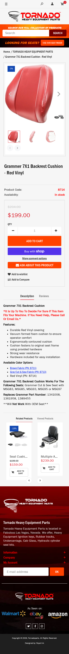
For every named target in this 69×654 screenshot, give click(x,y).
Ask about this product (36, 265)
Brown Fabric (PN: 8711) (23, 368)
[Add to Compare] (27, 428)
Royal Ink (40, 643)
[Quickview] (27, 442)
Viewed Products (45, 418)
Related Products (24, 418)
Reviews (44, 296)
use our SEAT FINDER (52, 42)
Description (27, 296)
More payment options (34, 258)
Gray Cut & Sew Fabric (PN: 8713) (28, 372)
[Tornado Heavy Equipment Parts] (34, 16)
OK (57, 572)
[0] (62, 4)
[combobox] (26, 33)
